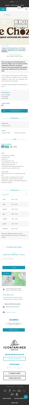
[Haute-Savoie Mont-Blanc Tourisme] (5, 391)
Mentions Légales (10, 387)
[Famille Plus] (12, 394)
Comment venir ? (15, 373)
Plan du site (20, 387)
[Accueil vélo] (17, 394)
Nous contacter (15, 378)
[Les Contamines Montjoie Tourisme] (14, 345)
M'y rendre (6, 273)
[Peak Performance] (10, 391)
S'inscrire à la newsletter (14, 359)
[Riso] (14, 391)
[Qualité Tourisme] (24, 391)
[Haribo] (19, 391)
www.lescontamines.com (11, 312)
